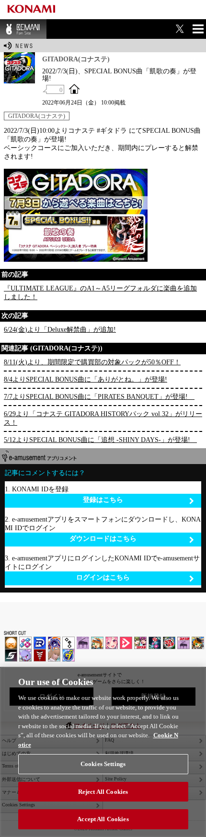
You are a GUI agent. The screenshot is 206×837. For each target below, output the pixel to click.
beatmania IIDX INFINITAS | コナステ (140, 643)
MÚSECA (40, 655)
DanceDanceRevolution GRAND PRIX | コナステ (155, 643)
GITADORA (54, 643)
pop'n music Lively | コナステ (198, 643)
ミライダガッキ (68, 655)
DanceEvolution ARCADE (54, 655)
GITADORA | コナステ (169, 643)
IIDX (11, 643)
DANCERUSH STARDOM (40, 643)
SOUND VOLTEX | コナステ (11, 655)
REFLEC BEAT (25, 655)
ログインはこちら (103, 577)
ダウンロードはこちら (103, 538)
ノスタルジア (83, 643)
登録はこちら (103, 499)
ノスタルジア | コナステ (183, 643)
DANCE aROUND (126, 643)
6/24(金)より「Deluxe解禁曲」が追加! (60, 329)
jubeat (68, 643)
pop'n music (97, 643)
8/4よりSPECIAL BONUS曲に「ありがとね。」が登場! (85, 379)
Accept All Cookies (102, 819)
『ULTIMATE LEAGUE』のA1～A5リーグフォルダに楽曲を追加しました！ (100, 293)
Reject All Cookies (103, 791)
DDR (25, 643)
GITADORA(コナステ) (36, 116)
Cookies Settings (103, 763)
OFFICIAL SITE (74, 88)
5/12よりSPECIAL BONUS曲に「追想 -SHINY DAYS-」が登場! (100, 439)
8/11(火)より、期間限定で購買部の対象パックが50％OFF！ (92, 362)
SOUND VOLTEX (111, 643)
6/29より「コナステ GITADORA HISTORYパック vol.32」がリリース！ (103, 418)
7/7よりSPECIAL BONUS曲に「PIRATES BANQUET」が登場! (99, 396)
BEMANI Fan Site (23, 29)
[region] (103, 752)
